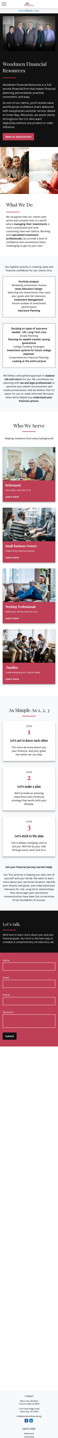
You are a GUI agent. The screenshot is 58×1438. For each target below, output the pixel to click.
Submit (9, 1036)
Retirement (29, 1433)
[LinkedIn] (31, 1420)
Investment (29, 1436)
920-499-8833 (32, 1401)
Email (6, 977)
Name (6, 960)
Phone (6, 994)
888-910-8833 (33, 1404)
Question (8, 1012)
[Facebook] (26, 1420)
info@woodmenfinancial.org (29, 1416)
